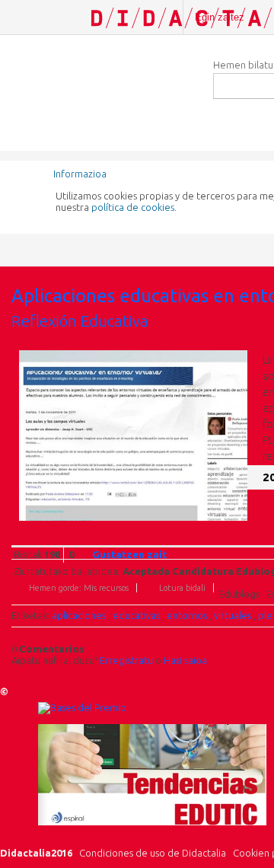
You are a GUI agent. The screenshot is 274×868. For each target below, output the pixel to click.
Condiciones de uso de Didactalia (152, 852)
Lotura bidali (182, 587)
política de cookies (132, 207)
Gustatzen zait (129, 554)
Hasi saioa (185, 660)
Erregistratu (126, 660)
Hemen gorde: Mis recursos (79, 587)
